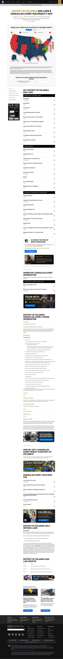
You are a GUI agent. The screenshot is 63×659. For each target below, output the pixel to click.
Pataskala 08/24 (33, 4)
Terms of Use (17, 650)
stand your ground (50, 532)
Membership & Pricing (31, 628)
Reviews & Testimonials (31, 630)
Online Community (40, 633)
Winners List (20, 650)
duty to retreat (28, 533)
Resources (18, 1)
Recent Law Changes (12, 99)
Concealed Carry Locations (14, 95)
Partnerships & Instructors (31, 635)
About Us (24, 1)
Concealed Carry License (13, 93)
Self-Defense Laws (12, 97)
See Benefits (46, 621)
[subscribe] (23, 629)
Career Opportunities (51, 635)
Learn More (30, 251)
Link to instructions (32, 324)
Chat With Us (37, 640)
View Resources (34, 622)
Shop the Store (50, 633)
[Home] (3, 2)
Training (13, 1)
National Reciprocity (50, 630)
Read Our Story (9, 622)
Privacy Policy (13, 650)
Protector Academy (30, 633)
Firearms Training (39, 630)
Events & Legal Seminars (40, 635)
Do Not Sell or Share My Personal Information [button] (28, 650)
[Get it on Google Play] (11, 119)
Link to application (26, 324)
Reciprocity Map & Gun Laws (41, 628)
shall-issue (22, 16)
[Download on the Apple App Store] (16, 119)
